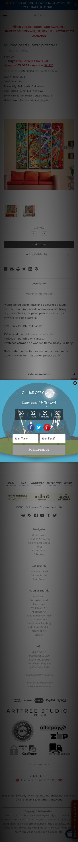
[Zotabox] (75, 458)
